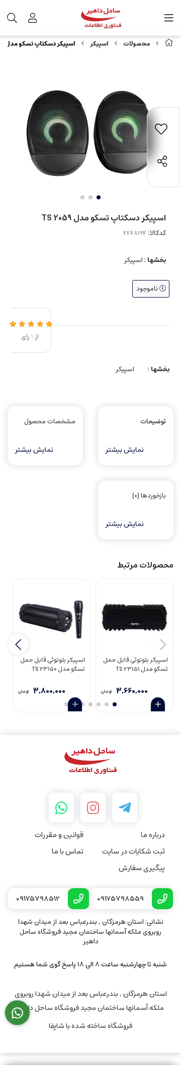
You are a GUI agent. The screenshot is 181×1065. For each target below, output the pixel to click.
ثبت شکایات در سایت (133, 851)
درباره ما (153, 835)
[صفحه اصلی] (168, 44)
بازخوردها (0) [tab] (149, 495)
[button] (18, 644)
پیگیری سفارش (142, 868)
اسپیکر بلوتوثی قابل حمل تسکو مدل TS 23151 (135, 665)
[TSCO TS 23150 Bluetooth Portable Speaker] (51, 617)
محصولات (136, 44)
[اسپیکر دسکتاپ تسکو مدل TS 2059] (90, 761)
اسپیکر (99, 44)
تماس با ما (67, 851)
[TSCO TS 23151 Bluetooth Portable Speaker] (134, 617)
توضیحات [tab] (153, 421)
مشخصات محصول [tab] (49, 421)
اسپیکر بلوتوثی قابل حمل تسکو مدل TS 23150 (52, 665)
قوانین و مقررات (59, 835)
